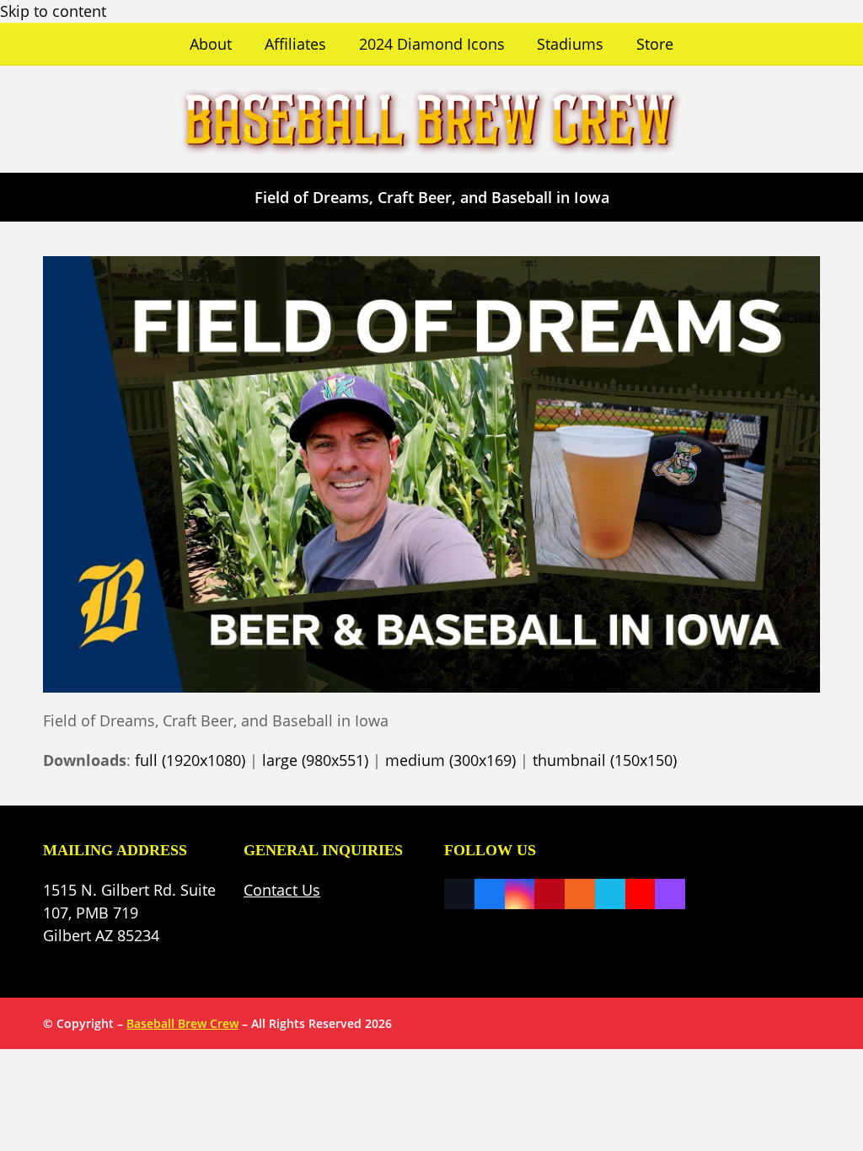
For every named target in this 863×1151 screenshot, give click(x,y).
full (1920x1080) (190, 760)
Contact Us (282, 890)
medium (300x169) (450, 760)
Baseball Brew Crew (182, 1023)
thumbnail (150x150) (605, 760)
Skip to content (53, 11)
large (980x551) (315, 760)
